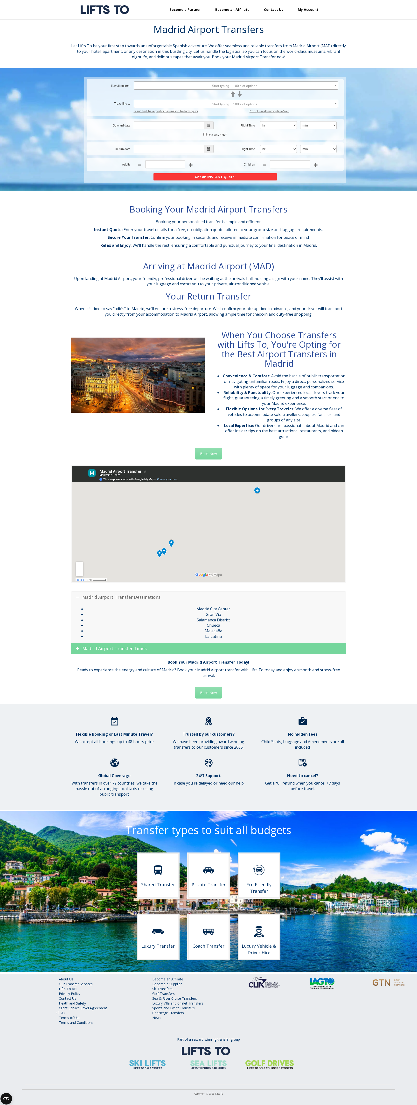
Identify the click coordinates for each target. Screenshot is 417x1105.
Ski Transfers (162, 988)
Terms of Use (69, 1017)
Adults (126, 164)
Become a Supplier (167, 984)
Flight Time (248, 125)
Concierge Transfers (168, 1013)
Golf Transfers (163, 993)
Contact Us (273, 9)
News (156, 1017)
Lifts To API (68, 988)
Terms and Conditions (76, 1022)
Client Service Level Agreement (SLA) (81, 1010)
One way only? (217, 135)
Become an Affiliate (232, 9)
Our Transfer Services (76, 984)
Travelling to (122, 103)
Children (249, 164)
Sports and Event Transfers (173, 1008)
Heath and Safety (72, 1003)
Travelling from (120, 85)
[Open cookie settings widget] (6, 1099)
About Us (66, 979)
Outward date (121, 125)
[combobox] (236, 85)
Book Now (208, 453)
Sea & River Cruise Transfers (174, 998)
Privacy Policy (69, 993)
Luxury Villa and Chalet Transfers (177, 1003)
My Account (308, 9)
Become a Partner (185, 9)
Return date (122, 149)
